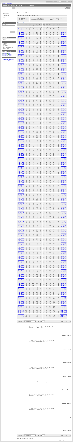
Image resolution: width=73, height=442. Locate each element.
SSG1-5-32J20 (21, 117)
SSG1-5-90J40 (21, 307)
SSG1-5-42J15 (21, 173)
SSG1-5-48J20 (21, 211)
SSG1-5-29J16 (21, 95)
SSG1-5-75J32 (21, 285)
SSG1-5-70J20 (21, 270)
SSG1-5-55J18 (21, 229)
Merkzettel (66, 1)
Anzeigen (40, 321)
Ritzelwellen (31, 5)
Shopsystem (60, 440)
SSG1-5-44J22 (21, 194)
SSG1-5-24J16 (21, 61)
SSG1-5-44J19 (21, 191)
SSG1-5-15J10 (21, 28)
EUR (53, 1)
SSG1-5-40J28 (21, 171)
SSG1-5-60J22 (21, 253)
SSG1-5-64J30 (21, 266)
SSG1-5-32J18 (21, 114)
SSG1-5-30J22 (21, 109)
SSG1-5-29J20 (21, 99)
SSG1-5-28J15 (21, 86)
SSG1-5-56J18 (21, 240)
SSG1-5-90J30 (21, 303)
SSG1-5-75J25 (21, 281)
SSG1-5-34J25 (21, 128)
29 (68, 321)
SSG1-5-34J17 (21, 122)
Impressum (5, 43)
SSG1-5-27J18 (21, 82)
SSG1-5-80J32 (21, 294)
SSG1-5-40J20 (21, 167)
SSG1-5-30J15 (21, 101)
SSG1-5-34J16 (21, 121)
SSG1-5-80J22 (21, 289)
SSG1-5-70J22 (21, 271)
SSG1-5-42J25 (21, 182)
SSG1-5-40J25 (21, 169)
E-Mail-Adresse (5, 24)
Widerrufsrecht (5, 45)
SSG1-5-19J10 (21, 37)
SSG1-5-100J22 (21, 310)
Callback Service (6, 48)
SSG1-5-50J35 (21, 227)
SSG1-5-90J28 (21, 302)
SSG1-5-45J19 (21, 200)
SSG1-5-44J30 (21, 198)
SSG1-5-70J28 (21, 274)
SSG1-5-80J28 (21, 292)
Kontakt (4, 44)
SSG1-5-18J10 (21, 34)
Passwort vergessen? (6, 34)
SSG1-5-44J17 (21, 189)
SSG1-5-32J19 (21, 115)
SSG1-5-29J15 (21, 94)
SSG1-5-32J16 (21, 112)
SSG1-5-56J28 (21, 247)
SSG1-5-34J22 (21, 127)
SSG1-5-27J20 (21, 85)
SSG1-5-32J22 (21, 118)
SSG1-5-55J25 (21, 234)
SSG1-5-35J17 (21, 132)
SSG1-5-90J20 (21, 298)
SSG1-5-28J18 (21, 90)
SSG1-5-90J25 (21, 301)
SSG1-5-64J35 (21, 269)
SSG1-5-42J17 (21, 176)
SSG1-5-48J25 (21, 213)
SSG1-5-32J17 (21, 113)
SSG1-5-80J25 (21, 290)
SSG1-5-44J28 (21, 197)
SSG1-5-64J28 (21, 265)
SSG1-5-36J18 (21, 144)
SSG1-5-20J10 (21, 39)
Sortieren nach (20, 321)
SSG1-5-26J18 (21, 77)
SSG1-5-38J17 (21, 153)
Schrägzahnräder (11, 5)
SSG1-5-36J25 (21, 149)
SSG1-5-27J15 (21, 78)
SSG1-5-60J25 (21, 254)
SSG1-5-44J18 (21, 190)
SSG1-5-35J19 (21, 135)
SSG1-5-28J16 (21, 87)
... (67, 321)
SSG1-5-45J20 (21, 202)
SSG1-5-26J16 (21, 74)
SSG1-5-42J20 (21, 180)
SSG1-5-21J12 (21, 45)
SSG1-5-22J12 (21, 48)
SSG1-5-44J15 (21, 186)
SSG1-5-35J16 (21, 131)
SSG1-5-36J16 (21, 141)
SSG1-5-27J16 (21, 79)
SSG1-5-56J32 (21, 249)
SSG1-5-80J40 (21, 297)
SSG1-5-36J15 (21, 140)
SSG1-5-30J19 (21, 106)
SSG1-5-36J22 (21, 148)
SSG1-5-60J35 (21, 260)
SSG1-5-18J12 (21, 36)
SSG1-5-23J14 (21, 54)
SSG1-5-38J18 (21, 154)
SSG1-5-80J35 (21, 296)
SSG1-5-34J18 (21, 123)
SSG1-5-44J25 (21, 195)
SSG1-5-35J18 (21, 133)
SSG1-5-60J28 (21, 256)
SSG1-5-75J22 (21, 280)
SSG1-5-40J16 (21, 162)
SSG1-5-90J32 (21, 305)
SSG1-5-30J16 (21, 103)
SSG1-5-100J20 (21, 308)
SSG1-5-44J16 (21, 187)
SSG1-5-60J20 (21, 252)
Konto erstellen (5, 33)
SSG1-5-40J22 (21, 168)
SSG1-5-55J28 (21, 235)
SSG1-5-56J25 (21, 245)
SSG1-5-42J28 (21, 184)
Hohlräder (26, 5)
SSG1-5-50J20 (21, 220)
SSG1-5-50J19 (21, 218)
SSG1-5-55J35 (21, 239)
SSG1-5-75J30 (21, 284)
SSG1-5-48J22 (21, 212)
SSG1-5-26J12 (21, 70)
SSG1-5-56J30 (21, 248)
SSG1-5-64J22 (21, 262)
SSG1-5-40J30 (21, 172)
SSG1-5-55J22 (21, 233)
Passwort (4, 27)
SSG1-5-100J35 (21, 316)
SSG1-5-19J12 (21, 38)
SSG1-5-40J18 (21, 164)
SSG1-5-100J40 (21, 318)
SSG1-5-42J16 (21, 175)
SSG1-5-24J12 (21, 57)
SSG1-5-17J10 (21, 32)
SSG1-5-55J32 (21, 238)
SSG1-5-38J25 (21, 159)
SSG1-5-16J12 (21, 30)
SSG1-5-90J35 (21, 306)
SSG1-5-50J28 (21, 224)
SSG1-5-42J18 (21, 177)
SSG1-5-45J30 (21, 207)
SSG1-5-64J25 (21, 263)
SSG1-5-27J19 (21, 83)
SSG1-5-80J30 (21, 293)
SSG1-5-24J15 (21, 60)
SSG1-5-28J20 (21, 92)
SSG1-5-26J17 (21, 76)
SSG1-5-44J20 (21, 193)
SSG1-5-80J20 (21, 288)
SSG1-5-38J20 (21, 157)
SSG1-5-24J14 (21, 59)
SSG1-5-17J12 (21, 33)
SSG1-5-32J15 (21, 110)
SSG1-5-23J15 (21, 55)
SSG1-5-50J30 (21, 225)
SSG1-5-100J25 (21, 311)
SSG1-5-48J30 (21, 216)
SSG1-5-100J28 (21, 312)
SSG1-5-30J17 (21, 104)
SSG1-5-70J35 (21, 278)
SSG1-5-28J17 (21, 88)
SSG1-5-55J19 (21, 230)
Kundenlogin (59, 1)
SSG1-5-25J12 (21, 63)
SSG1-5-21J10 (21, 43)
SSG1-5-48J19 (21, 209)
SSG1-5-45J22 (21, 203)
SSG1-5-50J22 (21, 221)
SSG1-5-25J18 (21, 69)
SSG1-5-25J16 (21, 67)
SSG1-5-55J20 (21, 231)
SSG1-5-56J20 (21, 243)
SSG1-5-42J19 (21, 178)
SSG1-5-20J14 (21, 42)
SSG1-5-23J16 (21, 56)
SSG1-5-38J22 (21, 158)
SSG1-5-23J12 (21, 52)
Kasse (70, 1)
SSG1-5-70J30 (21, 275)
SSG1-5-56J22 (21, 244)
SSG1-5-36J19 (21, 145)
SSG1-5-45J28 (21, 206)
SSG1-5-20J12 (21, 41)
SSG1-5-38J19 (21, 155)
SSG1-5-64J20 (21, 261)
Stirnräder (5, 5)
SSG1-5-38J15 (21, 150)
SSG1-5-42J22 (21, 181)
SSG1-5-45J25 (21, 204)
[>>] (70, 321)
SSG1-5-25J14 (21, 64)
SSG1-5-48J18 (21, 208)
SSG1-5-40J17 (21, 163)
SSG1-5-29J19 (21, 97)
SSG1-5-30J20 (21, 108)
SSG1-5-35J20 (21, 136)
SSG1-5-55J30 (21, 236)
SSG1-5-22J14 (21, 50)
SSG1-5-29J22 (21, 100)
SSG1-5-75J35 (21, 287)
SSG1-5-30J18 (21, 105)
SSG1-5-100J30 (21, 314)
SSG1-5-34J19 (21, 124)
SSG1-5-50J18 (21, 217)
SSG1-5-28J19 (21, 91)
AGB (3, 46)
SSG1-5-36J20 (21, 146)
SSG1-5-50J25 (21, 222)
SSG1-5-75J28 (21, 283)
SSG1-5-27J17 (21, 81)
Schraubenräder (19, 5)
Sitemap (4, 39)
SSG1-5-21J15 (21, 47)
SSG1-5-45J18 (21, 199)
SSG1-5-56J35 (21, 251)
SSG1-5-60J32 (21, 258)
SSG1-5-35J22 (21, 137)
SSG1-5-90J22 (21, 299)
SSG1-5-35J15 (21, 130)
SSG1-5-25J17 (21, 68)
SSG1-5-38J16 (21, 151)
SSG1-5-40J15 (21, 160)
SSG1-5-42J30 (21, 185)
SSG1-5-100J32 (21, 315)
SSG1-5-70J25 (21, 272)
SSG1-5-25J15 (21, 65)
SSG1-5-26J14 (21, 72)
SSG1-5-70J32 (21, 276)
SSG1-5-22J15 (21, 51)
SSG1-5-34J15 (21, 119)
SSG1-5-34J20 (21, 126)
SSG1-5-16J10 (21, 29)
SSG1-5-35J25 (21, 139)
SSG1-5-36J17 (21, 142)
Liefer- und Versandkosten (8, 47)
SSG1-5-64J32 (21, 267)
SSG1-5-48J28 (21, 215)
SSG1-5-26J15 (21, 73)
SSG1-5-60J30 (21, 257)
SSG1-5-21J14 (21, 46)
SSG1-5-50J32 (21, 226)
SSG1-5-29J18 (21, 96)
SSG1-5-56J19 (21, 242)
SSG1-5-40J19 (21, 166)
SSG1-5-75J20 (21, 279)
